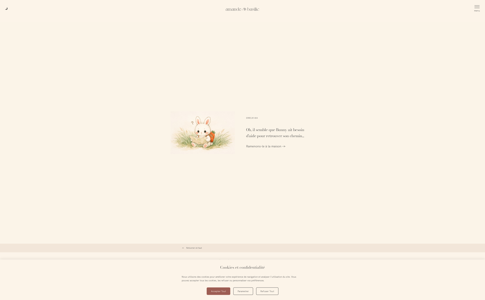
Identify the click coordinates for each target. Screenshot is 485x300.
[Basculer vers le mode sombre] (6, 8)
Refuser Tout (267, 291)
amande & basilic (242, 8)
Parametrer (243, 291)
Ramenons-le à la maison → (266, 146)
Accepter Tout (218, 291)
